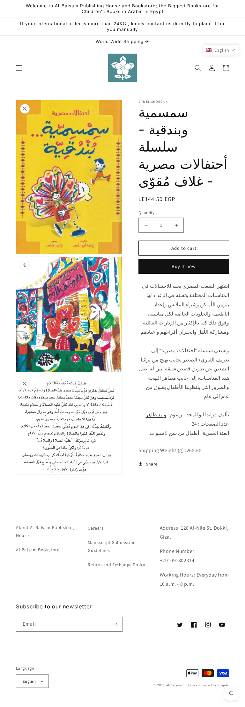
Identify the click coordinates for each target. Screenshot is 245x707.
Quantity (146, 212)
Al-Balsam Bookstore (37, 550)
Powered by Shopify (213, 685)
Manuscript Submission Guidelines (112, 546)
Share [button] (152, 464)
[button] (19, 68)
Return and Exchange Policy (116, 565)
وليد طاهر (156, 414)
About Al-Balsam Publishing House (45, 531)
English (29, 681)
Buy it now (184, 266)
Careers (95, 528)
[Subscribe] (115, 624)
